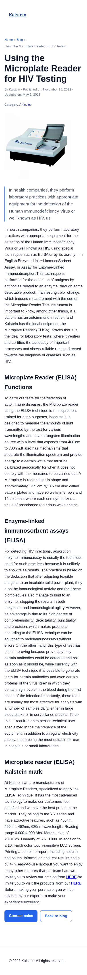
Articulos (25, 104)
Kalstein (17, 14)
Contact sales (21, 916)
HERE (71, 877)
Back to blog (56, 916)
